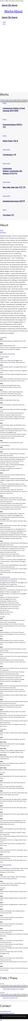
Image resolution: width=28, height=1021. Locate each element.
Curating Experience (7, 864)
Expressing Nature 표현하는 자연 (12, 125)
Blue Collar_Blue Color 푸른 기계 (14, 187)
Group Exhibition (6, 445)
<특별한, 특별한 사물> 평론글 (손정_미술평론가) (13, 989)
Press (3, 992)
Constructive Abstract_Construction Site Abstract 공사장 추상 (12, 170)
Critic (3, 983)
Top (1, 1020)
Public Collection (6, 577)
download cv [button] (3, 232)
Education (4, 337)
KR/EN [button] (1, 230)
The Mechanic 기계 (9, 155)
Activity (3, 888)
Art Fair (3, 772)
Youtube (12, 1013)
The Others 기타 (8, 215)
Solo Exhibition (5, 356)
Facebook (7, 1013)
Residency (4, 729)
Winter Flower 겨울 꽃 (10, 141)
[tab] (14, 337)
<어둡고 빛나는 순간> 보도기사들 (10, 998)
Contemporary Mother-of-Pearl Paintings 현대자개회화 (14, 109)
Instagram (2, 1013)
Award (3, 616)
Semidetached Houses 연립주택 (14, 201)
